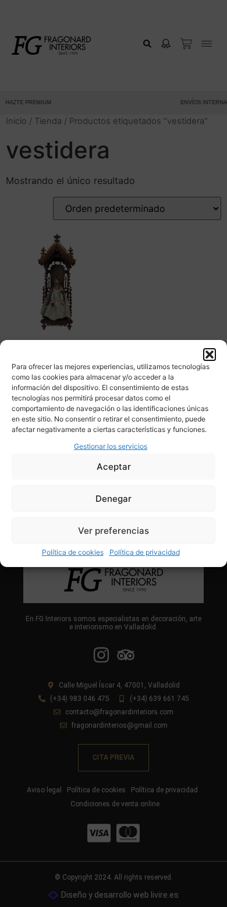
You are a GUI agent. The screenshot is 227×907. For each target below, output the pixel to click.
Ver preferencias (113, 530)
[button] (209, 354)
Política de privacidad (144, 552)
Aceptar (114, 466)
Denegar (113, 498)
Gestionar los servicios (110, 446)
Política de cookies (73, 552)
